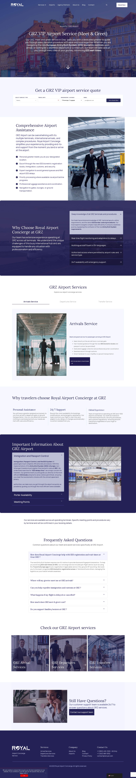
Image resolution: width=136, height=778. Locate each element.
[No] (45, 773)
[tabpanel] (68, 344)
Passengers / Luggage (67, 97)
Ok (24, 775)
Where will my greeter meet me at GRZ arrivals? (51, 580)
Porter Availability (23, 494)
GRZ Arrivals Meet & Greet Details (80, 361)
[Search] (107, 5)
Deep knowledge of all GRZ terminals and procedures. (94, 214)
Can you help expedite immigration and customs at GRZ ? (55, 588)
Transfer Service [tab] (105, 301)
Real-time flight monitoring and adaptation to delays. (93, 238)
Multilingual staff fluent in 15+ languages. (88, 245)
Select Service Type (21, 97)
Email (85, 97)
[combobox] (26, 100)
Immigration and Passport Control (31, 455)
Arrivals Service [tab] (31, 301)
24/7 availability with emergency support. (88, 262)
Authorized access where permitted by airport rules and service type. (95, 253)
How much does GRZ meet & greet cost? (48, 602)
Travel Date (41, 97)
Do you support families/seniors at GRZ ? (48, 609)
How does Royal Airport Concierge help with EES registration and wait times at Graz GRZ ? (65, 556)
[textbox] (26, 100)
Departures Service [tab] (68, 301)
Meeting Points (22, 501)
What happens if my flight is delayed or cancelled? (52, 595)
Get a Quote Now (113, 100)
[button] (42, 5)
